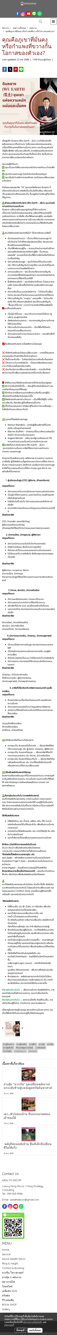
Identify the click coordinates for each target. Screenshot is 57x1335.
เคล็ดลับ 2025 (9, 1291)
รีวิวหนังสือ (8, 1300)
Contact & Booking (13, 1268)
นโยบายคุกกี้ (9, 1325)
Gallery (6, 1309)
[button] (39, 21)
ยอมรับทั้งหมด (35, 1330)
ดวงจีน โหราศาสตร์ (13, 1272)
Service (6, 1254)
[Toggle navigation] (53, 22)
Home (5, 1249)
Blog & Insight (10, 1263)
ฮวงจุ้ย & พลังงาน (11, 1277)
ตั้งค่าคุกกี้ (20, 1330)
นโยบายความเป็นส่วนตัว (32, 1322)
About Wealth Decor (14, 1259)
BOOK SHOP (9, 1304)
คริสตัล (6, 1295)
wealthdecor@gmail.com (25, 1199)
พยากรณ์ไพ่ (8, 1281)
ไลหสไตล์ (7, 1286)
